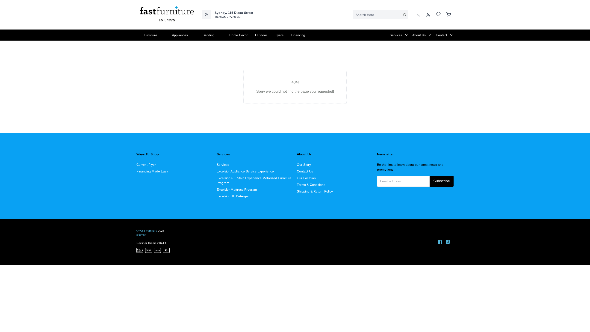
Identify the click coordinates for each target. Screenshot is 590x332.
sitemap (141, 235)
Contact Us (305, 171)
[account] (428, 14)
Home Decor (238, 35)
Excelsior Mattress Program (237, 189)
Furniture (150, 35)
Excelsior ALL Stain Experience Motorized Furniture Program (254, 180)
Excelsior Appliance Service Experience (245, 171)
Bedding (209, 35)
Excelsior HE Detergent (234, 196)
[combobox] (380, 14)
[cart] (448, 15)
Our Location (306, 178)
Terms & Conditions (311, 185)
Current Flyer (146, 164)
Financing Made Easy (152, 171)
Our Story (304, 164)
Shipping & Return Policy (315, 191)
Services (223, 164)
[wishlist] (438, 15)
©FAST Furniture (146, 230)
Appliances (180, 35)
